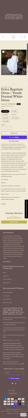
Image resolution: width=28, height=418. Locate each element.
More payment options (14, 140)
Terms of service (23, 411)
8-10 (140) (5, 118)
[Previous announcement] (2, 16)
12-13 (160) (6, 121)
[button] (3, 37)
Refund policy (6, 282)
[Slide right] (17, 84)
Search (5, 272)
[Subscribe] (22, 373)
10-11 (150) (15, 118)
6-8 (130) (15, 115)
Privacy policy (16, 411)
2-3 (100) (5, 111)
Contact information (18, 413)
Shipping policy (10, 413)
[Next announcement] (25, 16)
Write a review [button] (14, 222)
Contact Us (6, 276)
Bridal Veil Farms (7, 302)
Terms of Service (7, 279)
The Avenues (6, 295)
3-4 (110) (14, 111)
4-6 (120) (5, 114)
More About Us (7, 261)
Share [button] (4, 204)
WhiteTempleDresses (13, 409)
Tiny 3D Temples (7, 299)
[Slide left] (10, 84)
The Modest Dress (7, 292)
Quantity (3, 124)
